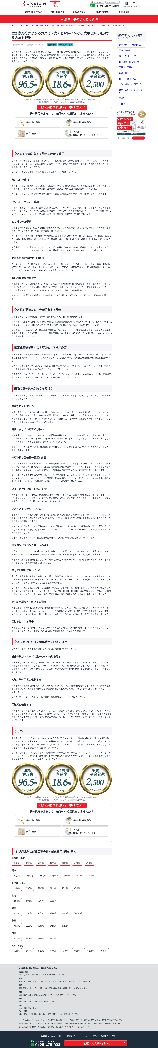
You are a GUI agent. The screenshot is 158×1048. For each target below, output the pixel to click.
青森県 (29, 863)
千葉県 (43, 875)
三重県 (53, 900)
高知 (34, 1008)
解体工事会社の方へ (85, 1027)
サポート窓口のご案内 (71, 1020)
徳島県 (53, 938)
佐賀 (40, 1014)
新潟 (20, 988)
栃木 (25, 981)
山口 (52, 1001)
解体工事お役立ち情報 (46, 1027)
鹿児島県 (90, 950)
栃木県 (79, 875)
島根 (25, 1001)
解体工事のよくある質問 (27, 1027)
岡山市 (34, 1001)
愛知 (77, 988)
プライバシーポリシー (82, 1036)
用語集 (122, 98)
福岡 (20, 1014)
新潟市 (25, 988)
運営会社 (96, 1036)
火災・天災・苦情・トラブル (131, 91)
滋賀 (25, 995)
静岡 (59, 988)
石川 (36, 988)
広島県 (29, 925)
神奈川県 (30, 875)
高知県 (41, 938)
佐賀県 (29, 950)
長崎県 (41, 950)
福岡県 (17, 950)
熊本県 (53, 950)
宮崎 (65, 1014)
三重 (20, 995)
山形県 (77, 863)
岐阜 (55, 988)
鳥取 (20, 1001)
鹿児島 (70, 1014)
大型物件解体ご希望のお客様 (29, 1023)
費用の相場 (52, 45)
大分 (60, 1014)
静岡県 (29, 900)
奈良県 (65, 913)
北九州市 (26, 1014)
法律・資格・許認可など (130, 84)
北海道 (17, 863)
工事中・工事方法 (127, 67)
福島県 (89, 863)
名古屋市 (83, 988)
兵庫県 (29, 913)
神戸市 (62, 995)
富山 (31, 988)
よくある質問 (124, 12)
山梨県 (17, 888)
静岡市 (64, 988)
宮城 (42, 974)
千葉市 (54, 981)
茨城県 (67, 875)
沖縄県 (104, 950)
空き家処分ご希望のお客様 (90, 1020)
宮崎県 (77, 950)
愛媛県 (17, 938)
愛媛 (29, 1008)
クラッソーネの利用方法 (130, 44)
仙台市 (47, 974)
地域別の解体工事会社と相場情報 (99, 1023)
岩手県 (41, 863)
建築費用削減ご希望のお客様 (112, 1020)
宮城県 (65, 863)
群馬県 (91, 875)
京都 (29, 995)
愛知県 (17, 900)
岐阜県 (41, 900)
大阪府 (17, 913)
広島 (41, 1001)
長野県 (29, 888)
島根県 (53, 925)
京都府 (41, 913)
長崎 (44, 1014)
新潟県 (41, 888)
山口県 (65, 925)
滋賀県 (53, 913)
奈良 (68, 995)
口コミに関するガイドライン (65, 1027)
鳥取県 (41, 925)
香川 (25, 1008)
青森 (33, 974)
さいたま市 (41, 981)
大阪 (41, 995)
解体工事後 (124, 72)
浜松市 (71, 988)
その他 (122, 103)
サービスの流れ (24, 1020)
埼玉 (34, 981)
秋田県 (53, 863)
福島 (63, 974)
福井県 (77, 888)
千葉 (48, 981)
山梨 (45, 988)
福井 (41, 988)
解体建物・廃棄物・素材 (130, 61)
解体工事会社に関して (129, 78)
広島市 (46, 1001)
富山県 (53, 888)
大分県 (65, 950)
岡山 (29, 1001)
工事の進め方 (125, 50)
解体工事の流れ (79, 12)
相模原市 (86, 981)
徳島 (20, 1008)
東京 (60, 981)
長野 (50, 988)
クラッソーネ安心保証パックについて (54, 1023)
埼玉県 (55, 875)
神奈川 (65, 981)
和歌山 (74, 995)
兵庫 (57, 995)
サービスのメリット (38, 1020)
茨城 (20, 981)
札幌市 (27, 974)
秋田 (53, 974)
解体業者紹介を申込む (34, 12)
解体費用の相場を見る (78, 1023)
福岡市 (33, 1014)
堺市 (52, 995)
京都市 (34, 995)
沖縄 (76, 1014)
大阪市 (46, 995)
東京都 (17, 875)
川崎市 (78, 981)
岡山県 (17, 925)
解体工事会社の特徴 (54, 1020)
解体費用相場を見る (56, 12)
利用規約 (68, 1036)
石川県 (65, 888)
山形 (58, 974)
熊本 (49, 1014)
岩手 (38, 974)
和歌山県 (78, 913)
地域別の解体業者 (101, 12)
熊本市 (54, 1014)
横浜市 (71, 981)
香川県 (29, 938)
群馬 (29, 981)
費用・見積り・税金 (65, 45)
